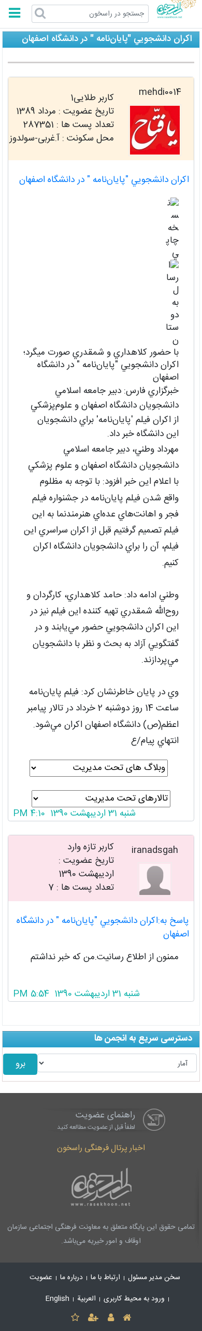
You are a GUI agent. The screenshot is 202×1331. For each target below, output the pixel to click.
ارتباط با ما (105, 1277)
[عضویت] (93, 1318)
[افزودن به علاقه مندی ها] (74, 1318)
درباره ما (71, 1277)
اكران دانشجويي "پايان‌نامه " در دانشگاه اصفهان (104, 180)
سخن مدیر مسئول (154, 1277)
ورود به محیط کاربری (134, 1299)
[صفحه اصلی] (126, 1318)
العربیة (86, 1299)
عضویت (41, 1277)
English (57, 1299)
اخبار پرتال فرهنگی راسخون (101, 1148)
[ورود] (110, 1318)
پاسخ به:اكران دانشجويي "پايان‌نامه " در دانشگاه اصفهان (103, 928)
